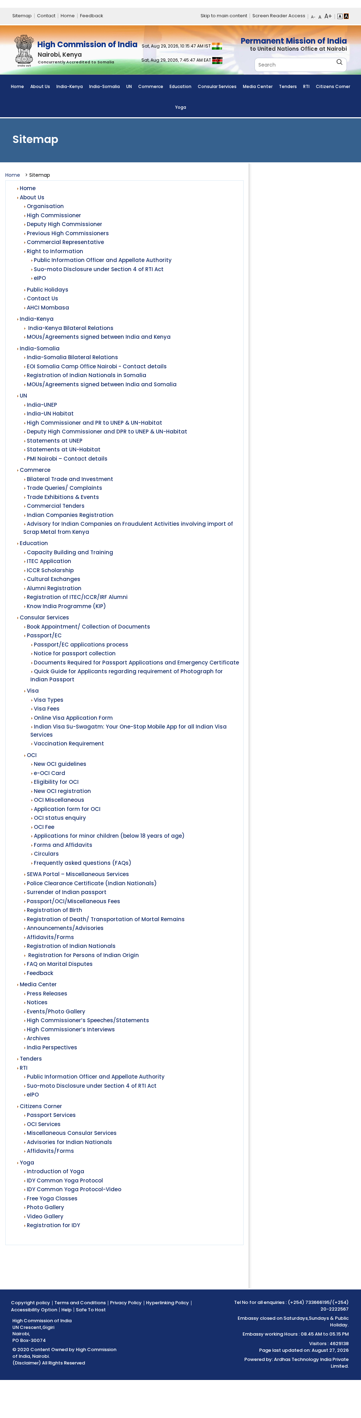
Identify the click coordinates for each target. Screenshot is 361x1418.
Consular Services (217, 86)
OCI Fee (44, 827)
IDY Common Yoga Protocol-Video (74, 1189)
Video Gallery (45, 1216)
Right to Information (55, 251)
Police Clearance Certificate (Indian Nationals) (92, 883)
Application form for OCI (67, 809)
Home (68, 15)
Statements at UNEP (54, 440)
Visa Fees (47, 708)
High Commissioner (54, 215)
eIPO (40, 278)
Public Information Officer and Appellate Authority (103, 260)
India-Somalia (104, 86)
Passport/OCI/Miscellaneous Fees (73, 901)
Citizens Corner (333, 86)
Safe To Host (91, 1309)
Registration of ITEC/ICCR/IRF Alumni (77, 597)
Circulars (46, 853)
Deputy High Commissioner (64, 224)
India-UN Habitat (50, 413)
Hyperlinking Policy (167, 1302)
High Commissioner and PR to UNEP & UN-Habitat (94, 422)
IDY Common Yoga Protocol (65, 1180)
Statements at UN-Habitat (63, 449)
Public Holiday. (339, 1321)
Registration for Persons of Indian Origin (83, 955)
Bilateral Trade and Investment (70, 479)
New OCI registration (62, 791)
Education (180, 86)
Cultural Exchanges (53, 579)
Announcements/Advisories (65, 928)
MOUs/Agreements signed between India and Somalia (102, 384)
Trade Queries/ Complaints (64, 488)
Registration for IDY (53, 1225)
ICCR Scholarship (50, 570)
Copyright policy (30, 1302)
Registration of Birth (54, 910)
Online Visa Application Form (73, 718)
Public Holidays (47, 289)
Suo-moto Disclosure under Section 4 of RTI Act (99, 269)
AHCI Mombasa (48, 307)
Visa (33, 690)
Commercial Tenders (56, 506)
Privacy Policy (126, 1302)
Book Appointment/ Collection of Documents (88, 626)
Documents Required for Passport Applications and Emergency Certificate (136, 662)
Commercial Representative (65, 242)
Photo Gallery (45, 1207)
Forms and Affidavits (63, 845)
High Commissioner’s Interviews (71, 1029)
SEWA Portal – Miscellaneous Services (78, 874)
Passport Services (51, 1115)
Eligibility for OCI (56, 782)
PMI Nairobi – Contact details (67, 458)
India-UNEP (42, 404)
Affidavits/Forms (50, 937)
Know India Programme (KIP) (66, 606)
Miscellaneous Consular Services (72, 1133)
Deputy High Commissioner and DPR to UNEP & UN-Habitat (107, 431)
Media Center (258, 86)
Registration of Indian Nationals (71, 946)
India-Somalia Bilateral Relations (72, 357)
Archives (38, 1038)
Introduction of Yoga (55, 1171)
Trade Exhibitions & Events (63, 497)
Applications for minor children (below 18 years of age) (109, 835)
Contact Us (42, 298)
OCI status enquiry (60, 818)
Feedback (91, 15)
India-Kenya (69, 86)
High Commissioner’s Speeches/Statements (88, 1020)
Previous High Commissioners (68, 233)
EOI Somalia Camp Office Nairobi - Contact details (97, 366)
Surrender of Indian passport (66, 892)
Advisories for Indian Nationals (69, 1142)
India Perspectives (52, 1047)
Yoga (180, 107)
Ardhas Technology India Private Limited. (311, 1362)
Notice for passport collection (75, 653)
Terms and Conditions (80, 1302)
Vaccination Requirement (69, 743)
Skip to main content (224, 15)
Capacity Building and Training (70, 552)
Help (66, 1309)
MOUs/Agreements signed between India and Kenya (99, 337)
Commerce (150, 86)
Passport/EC (44, 635)
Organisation (45, 206)
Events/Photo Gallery (56, 1011)
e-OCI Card (49, 773)
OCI (32, 755)
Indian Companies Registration (70, 515)
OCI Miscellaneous (59, 800)
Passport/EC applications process (81, 644)
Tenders (288, 86)
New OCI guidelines (60, 764)
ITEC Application (49, 561)
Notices (37, 1002)
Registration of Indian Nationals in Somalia (86, 375)
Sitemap (22, 15)
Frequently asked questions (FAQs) (82, 863)
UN (129, 86)
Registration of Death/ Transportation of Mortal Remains (106, 919)
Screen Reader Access (278, 15)
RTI (306, 86)
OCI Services (44, 1124)
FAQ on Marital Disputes (60, 964)
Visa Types (48, 700)
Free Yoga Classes (52, 1198)
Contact (46, 15)
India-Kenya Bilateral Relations (70, 328)
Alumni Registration (54, 588)
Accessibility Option (34, 1309)
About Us (40, 86)
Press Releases (47, 993)
